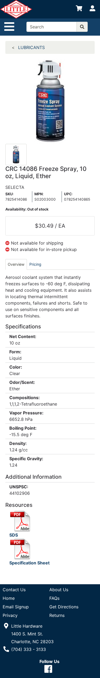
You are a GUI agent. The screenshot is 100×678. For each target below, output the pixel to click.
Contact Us (14, 589)
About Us (58, 589)
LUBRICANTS (31, 47)
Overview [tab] (16, 264)
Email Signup (16, 606)
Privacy (10, 615)
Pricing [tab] (35, 264)
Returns (57, 615)
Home (9, 598)
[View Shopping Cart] (79, 9)
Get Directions (63, 606)
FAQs (54, 598)
